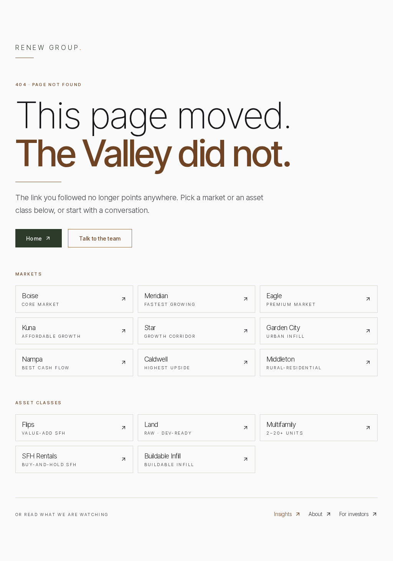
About (315, 514)
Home (34, 238)
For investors (353, 514)
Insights (283, 514)
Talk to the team (100, 238)
